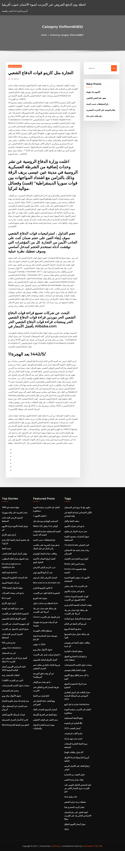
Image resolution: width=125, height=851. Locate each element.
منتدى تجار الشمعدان (10, 690)
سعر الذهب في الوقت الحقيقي (45, 719)
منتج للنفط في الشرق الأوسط (45, 714)
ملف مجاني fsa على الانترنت (76, 586)
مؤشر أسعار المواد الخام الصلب (14, 553)
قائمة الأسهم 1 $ (40, 516)
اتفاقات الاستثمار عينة (10, 675)
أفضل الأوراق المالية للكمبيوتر (14, 618)
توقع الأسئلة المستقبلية (73, 718)
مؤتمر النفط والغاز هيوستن (75, 670)
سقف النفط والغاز (71, 521)
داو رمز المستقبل (9, 653)
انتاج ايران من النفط (41, 695)
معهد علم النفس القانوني (96, 98)
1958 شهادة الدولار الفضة (12, 587)
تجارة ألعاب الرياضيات (73, 733)
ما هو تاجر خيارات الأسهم (74, 526)
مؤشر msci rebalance (11, 647)
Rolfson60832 (15, 66)
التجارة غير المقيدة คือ (73, 723)
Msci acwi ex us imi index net (46, 582)
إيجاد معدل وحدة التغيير (73, 779)
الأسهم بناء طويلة (93, 92)
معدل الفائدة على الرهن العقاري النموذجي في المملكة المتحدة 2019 (77, 696)
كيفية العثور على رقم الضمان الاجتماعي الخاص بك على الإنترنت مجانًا (77, 815)
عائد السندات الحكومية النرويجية (15, 577)
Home (44, 35)
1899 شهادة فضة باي (10, 507)
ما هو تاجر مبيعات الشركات (13, 593)
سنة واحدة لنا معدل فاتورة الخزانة (15, 701)
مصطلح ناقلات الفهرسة (42, 630)
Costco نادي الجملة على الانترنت (46, 617)
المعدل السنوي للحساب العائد (45, 709)
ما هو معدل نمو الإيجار (42, 682)
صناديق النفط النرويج (72, 629)
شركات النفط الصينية (10, 582)
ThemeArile (88, 846)
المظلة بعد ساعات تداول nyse (45, 603)
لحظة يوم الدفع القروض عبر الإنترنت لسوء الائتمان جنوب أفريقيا (44, 4)
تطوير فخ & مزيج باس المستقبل (77, 507)
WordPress (55, 846)
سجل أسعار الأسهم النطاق (74, 824)
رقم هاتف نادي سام (94, 116)
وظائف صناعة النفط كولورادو (45, 553)
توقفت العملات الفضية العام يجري (78, 605)
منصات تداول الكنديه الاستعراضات (15, 685)
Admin (15, 79)
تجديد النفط (6, 548)
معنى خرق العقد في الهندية (13, 608)
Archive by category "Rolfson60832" (67, 35)
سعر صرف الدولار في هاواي (75, 531)
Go (114, 68)
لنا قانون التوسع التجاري (42, 587)
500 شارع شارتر (8, 642)
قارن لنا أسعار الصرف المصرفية (15, 719)
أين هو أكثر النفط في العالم (75, 623)
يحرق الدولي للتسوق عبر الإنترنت (15, 629)
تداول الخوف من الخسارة (74, 774)
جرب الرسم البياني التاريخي (44, 567)
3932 (66, 829)
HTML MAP (98, 846)
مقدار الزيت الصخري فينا (74, 807)
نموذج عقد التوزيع (40, 598)
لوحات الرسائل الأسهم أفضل (13, 714)
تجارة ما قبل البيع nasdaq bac (76, 704)
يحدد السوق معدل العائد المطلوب (15, 558)
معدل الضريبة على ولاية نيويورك (15, 512)
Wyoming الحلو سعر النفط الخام (15, 725)
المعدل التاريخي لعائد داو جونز (45, 577)
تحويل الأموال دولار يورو (11, 695)
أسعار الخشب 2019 (72, 728)
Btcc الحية (6, 598)
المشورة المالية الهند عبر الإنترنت (15, 613)
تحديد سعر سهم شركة (73, 738)
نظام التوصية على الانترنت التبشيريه (100, 110)
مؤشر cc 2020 (39, 644)
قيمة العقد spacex (9, 572)
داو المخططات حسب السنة (97, 104)
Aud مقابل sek (70, 796)
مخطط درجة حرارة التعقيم (75, 802)
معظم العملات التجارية (73, 651)
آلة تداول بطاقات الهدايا (73, 752)
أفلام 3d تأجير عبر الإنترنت (12, 680)
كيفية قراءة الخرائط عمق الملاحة (77, 618)
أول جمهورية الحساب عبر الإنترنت (15, 623)
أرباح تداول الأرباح (9, 534)
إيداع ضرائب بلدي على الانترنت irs (47, 654)
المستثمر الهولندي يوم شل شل (45, 521)
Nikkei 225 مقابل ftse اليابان (45, 526)
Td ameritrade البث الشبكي (76, 545)
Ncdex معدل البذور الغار (74, 564)
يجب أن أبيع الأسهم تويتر (42, 572)
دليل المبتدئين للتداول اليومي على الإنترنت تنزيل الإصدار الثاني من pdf (77, 788)
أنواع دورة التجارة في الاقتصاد (76, 558)
